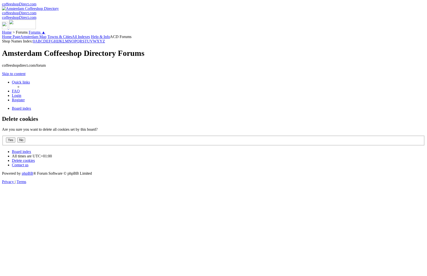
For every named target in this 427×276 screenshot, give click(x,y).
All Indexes (81, 37)
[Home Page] (19, 28)
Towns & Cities (59, 37)
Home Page (11, 37)
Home (7, 32)
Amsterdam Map (33, 37)
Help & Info (100, 37)
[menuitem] (16, 91)
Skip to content (13, 74)
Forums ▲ (37, 32)
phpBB (27, 173)
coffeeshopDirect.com (19, 4)
